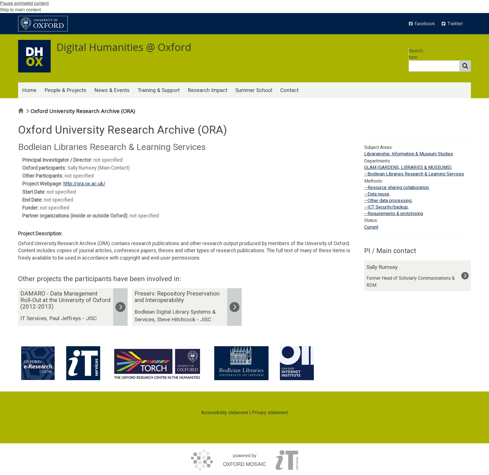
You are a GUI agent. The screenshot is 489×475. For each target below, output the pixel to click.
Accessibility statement (224, 412)
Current (371, 227)
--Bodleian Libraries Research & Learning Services (414, 174)
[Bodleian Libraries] (241, 363)
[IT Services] (83, 363)
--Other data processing (387, 200)
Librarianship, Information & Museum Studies (408, 154)
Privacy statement (270, 412)
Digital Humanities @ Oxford (123, 47)
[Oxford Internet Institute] (297, 363)
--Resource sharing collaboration (396, 187)
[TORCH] (157, 363)
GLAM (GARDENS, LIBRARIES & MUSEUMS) (407, 167)
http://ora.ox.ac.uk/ (84, 184)
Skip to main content (20, 9)
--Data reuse (376, 194)
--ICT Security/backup (386, 207)
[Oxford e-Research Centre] (38, 363)
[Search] (465, 66)
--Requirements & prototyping (393, 213)
